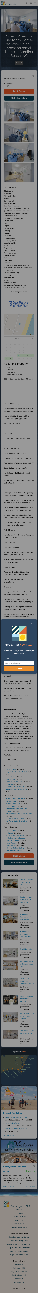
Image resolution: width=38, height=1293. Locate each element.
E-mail (6, 659)
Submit (19, 668)
